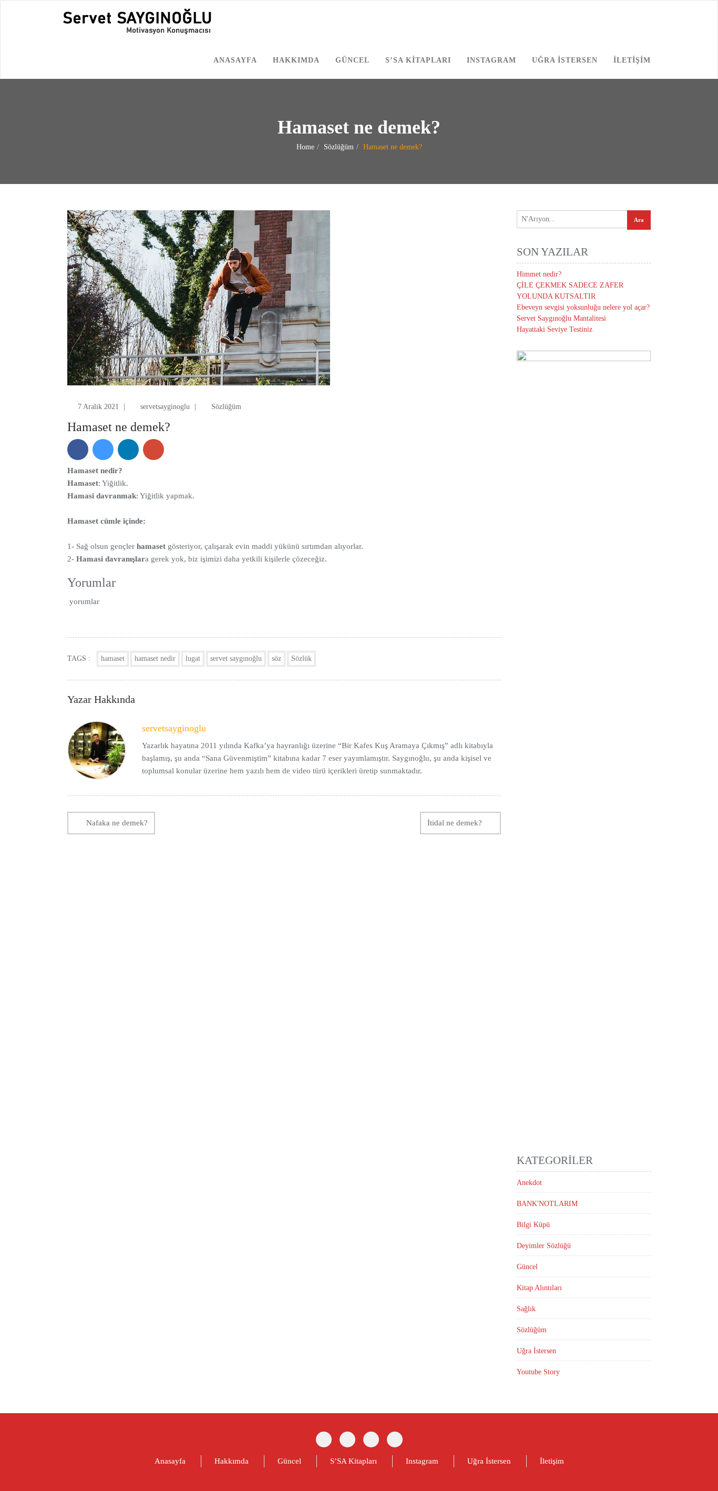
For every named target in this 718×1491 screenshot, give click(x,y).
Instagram (491, 60)
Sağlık (526, 1309)
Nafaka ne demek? (117, 823)
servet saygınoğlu (236, 658)
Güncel (352, 60)
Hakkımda (296, 60)
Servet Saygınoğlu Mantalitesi (561, 318)
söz (276, 658)
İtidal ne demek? (454, 823)
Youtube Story (538, 1372)
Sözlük (301, 658)
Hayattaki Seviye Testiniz (554, 329)
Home (305, 147)
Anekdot (529, 1183)
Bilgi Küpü (533, 1225)
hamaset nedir (155, 658)
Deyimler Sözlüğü (544, 1246)
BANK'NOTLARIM (547, 1204)
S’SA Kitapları (418, 60)
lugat (193, 658)
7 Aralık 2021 (99, 407)
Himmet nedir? (539, 274)
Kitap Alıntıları (539, 1288)
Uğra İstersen (565, 60)
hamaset (113, 658)
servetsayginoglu (166, 407)
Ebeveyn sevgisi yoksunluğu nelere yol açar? (583, 307)
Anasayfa (235, 60)
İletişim (632, 60)
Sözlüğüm (339, 147)
